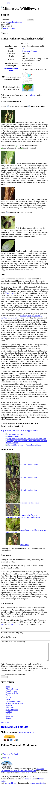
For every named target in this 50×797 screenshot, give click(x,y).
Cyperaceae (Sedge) (29, 51)
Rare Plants (10, 708)
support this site (10, 783)
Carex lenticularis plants (29, 464)
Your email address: (8, 633)
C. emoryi (36, 316)
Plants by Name (11, 691)
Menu (8, 3)
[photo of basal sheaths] (8, 199)
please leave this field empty (15, 674)
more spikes (24, 545)
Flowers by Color (12, 693)
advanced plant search (14, 22)
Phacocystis (9, 293)
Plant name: (5, 20)
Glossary (9, 712)
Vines (8, 699)
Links (8, 714)
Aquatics (9, 705)
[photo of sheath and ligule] (8, 164)
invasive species (14, 624)
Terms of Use (30, 779)
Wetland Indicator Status (11, 69)
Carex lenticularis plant (28, 477)
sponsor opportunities (37, 783)
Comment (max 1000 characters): (13, 642)
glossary (33, 95)
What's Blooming (12, 689)
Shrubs (8, 697)
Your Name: (5, 628)
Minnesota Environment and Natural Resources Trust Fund (22, 770)
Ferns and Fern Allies (13, 701)
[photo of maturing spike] (8, 228)
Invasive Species (12, 710)
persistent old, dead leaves (29, 503)
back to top (5, 722)
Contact (8, 718)
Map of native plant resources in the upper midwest (19, 431)
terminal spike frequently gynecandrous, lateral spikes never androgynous (23, 516)
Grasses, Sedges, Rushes (15, 703)
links (2, 624)
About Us (9, 716)
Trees (7, 695)
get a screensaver (27, 732)
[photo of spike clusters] (8, 123)
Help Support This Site (14, 726)
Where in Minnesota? (9, 637)
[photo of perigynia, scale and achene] (8, 251)
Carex (24, 48)
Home (8, 687)
